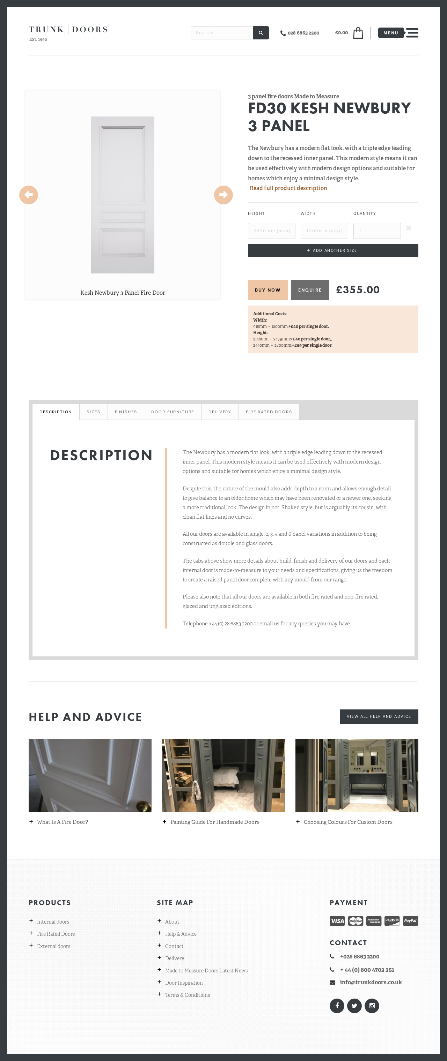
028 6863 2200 (303, 33)
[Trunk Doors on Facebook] (337, 1006)
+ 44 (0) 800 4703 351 (367, 969)
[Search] (261, 32)
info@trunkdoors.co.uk (371, 982)
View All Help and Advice (379, 716)
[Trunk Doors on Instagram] (372, 1006)
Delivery (174, 958)
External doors (53, 946)
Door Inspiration (184, 983)
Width (308, 213)
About (172, 922)
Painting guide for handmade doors (214, 822)
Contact (174, 946)
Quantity (364, 213)
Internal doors (53, 922)
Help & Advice (181, 934)
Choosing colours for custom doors (348, 822)
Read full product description (288, 188)
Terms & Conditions (187, 995)
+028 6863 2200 (360, 956)
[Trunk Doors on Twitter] (354, 1006)
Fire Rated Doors (56, 934)
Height (256, 213)
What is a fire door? (62, 822)
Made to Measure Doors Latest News (206, 971)
